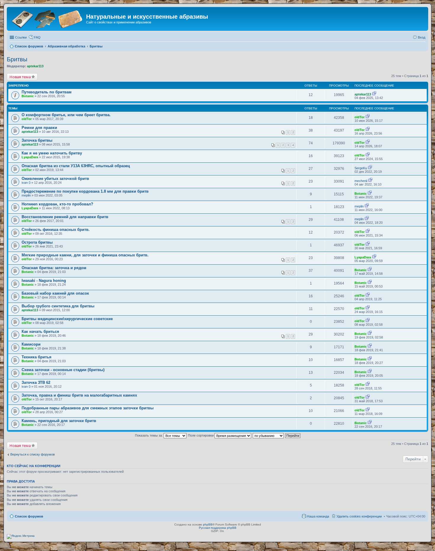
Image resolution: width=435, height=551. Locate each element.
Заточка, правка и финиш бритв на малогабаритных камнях (79, 395)
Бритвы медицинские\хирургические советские (67, 319)
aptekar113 (35, 66)
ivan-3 (26, 182)
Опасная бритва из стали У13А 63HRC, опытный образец (76, 166)
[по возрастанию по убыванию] (268, 435)
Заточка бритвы (37, 140)
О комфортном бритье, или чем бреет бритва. (66, 115)
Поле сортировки (201, 435)
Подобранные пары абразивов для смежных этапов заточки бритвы (88, 408)
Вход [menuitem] (421, 37)
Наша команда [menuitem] (318, 516)
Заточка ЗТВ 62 (36, 382)
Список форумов (29, 516)
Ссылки (21, 37)
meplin (26, 195)
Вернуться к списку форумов (32, 454)
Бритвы (17, 59)
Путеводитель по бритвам (47, 92)
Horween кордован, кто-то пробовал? (57, 204)
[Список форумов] (47, 18)
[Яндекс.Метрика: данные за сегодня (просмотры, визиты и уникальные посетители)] (21, 536)
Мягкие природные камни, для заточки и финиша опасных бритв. (85, 255)
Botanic (28, 96)
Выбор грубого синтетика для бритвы (58, 306)
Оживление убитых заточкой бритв (55, 178)
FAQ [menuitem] (37, 37)
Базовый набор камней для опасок (55, 293)
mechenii (361, 181)
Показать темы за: (149, 435)
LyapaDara (30, 157)
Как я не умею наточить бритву (52, 153)
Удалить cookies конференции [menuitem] (359, 516)
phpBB (207, 524)
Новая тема (20, 76)
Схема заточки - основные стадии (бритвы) (63, 370)
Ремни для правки (39, 127)
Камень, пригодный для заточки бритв (59, 421)
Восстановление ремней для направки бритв (65, 217)
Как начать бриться (40, 331)
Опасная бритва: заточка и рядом (54, 268)
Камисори (31, 344)
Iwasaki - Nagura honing (44, 280)
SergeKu (361, 168)
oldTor (27, 119)
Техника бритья (36, 357)
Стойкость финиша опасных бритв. (56, 229)
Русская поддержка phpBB (217, 527)
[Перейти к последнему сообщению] (374, 94)
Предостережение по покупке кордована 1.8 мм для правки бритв (85, 191)
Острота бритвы (37, 242)
